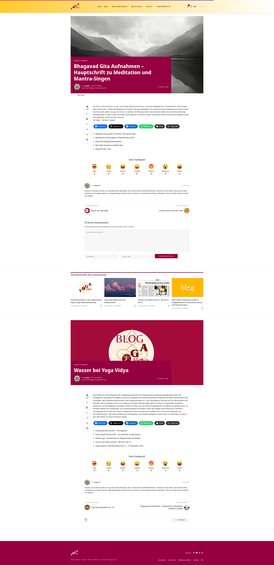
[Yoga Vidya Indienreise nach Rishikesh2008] (120, 287)
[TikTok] (202, 552)
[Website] (188, 185)
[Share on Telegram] (87, 129)
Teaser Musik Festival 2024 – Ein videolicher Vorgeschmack (118, 434)
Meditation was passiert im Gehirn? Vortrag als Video (115, 134)
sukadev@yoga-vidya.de (178, 414)
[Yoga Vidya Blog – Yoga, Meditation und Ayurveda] (74, 552)
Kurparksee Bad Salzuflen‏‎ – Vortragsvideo (111, 430)
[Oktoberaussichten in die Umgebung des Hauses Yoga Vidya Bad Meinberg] (86, 287)
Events (77, 60)
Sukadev (84, 60)
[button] (191, 6)
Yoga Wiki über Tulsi (103, 149)
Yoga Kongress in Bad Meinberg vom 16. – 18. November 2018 (119, 446)
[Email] (87, 134)
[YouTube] (196, 552)
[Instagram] (199, 552)
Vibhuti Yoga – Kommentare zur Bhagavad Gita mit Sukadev (118, 438)
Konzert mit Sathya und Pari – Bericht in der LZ (113, 442)
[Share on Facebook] (87, 113)
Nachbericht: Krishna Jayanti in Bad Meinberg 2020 (114, 137)
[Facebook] (194, 552)
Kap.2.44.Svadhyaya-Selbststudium (108, 141)
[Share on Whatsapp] (87, 124)
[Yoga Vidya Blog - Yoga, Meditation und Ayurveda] (75, 6)
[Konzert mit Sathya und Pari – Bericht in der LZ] (154, 287)
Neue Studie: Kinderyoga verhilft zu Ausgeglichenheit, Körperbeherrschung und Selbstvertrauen (187, 302)
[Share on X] (87, 119)
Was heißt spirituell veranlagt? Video (109, 145)
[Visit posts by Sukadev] (77, 87)
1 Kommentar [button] (181, 520)
